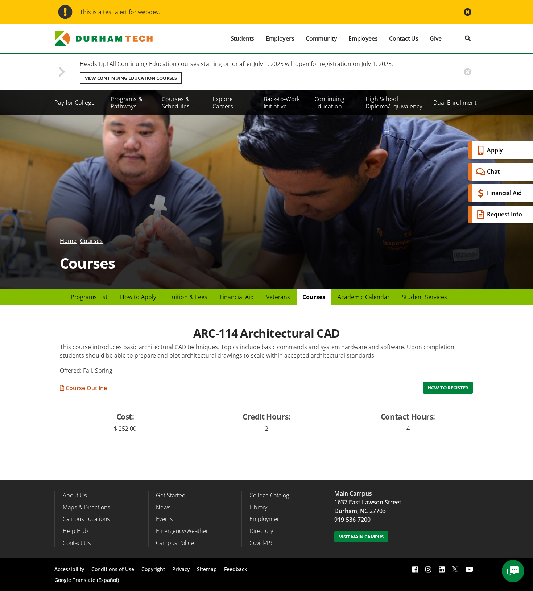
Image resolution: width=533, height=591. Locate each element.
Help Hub (75, 531)
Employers (280, 38)
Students (242, 38)
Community (321, 38)
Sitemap (207, 569)
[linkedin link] (441, 569)
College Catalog (269, 495)
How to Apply (138, 297)
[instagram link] (428, 569)
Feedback (235, 569)
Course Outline (85, 388)
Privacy (181, 569)
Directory (261, 531)
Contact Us (403, 38)
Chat (493, 171)
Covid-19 (260, 543)
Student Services (424, 297)
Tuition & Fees (188, 297)
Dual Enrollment (455, 103)
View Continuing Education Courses (131, 78)
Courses (91, 241)
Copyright (153, 569)
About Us (75, 495)
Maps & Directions (86, 507)
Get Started (171, 495)
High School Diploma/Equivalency (393, 102)
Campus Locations (86, 519)
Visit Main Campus (361, 536)
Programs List (89, 297)
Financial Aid (504, 193)
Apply (495, 150)
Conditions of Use (112, 569)
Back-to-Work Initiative (282, 102)
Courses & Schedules (176, 102)
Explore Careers (222, 102)
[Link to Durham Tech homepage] (109, 38)
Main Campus (353, 493)
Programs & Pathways (126, 102)
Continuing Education (329, 102)
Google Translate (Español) (86, 579)
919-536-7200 (352, 520)
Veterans (278, 297)
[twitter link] (455, 568)
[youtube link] (469, 569)
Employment (265, 519)
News (163, 507)
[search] (468, 38)
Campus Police (175, 543)
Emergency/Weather (182, 531)
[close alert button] (467, 12)
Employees (362, 38)
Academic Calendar (363, 297)
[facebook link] (415, 569)
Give (436, 38)
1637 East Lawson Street (367, 502)
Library (258, 507)
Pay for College (74, 103)
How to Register (447, 387)
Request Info (504, 214)
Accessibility (69, 569)
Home (68, 241)
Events (164, 519)
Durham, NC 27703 (360, 511)
